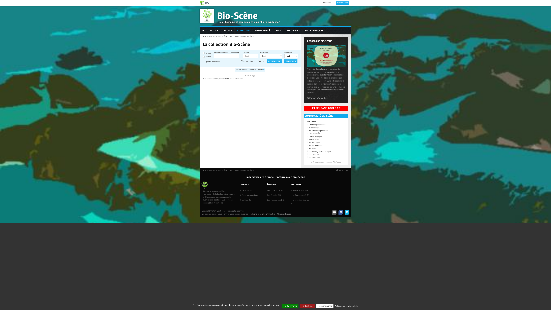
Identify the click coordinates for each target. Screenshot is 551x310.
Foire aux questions (250, 195)
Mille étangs (314, 128)
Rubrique (264, 53)
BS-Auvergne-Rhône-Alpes (320, 151)
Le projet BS (247, 190)
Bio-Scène (237, 15)
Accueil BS (210, 36)
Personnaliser (325, 306)
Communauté (262, 30)
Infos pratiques (314, 30)
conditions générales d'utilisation (262, 214)
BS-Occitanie (314, 154)
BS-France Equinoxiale (318, 131)
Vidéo (208, 57)
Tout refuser (307, 306)
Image (208, 53)
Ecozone (288, 53)
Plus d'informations (318, 98)
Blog (278, 30)
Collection (243, 30)
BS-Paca (312, 149)
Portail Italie (314, 139)
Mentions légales (284, 214)
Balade (228, 30)
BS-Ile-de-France (316, 146)
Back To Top (343, 170)
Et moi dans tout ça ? (326, 108)
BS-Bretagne (314, 143)
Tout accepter (290, 306)
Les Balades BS (274, 195)
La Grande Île (314, 134)
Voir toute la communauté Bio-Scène (326, 162)
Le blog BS (246, 200)
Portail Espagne (315, 137)
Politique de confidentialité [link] (347, 306)
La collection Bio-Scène (242, 36)
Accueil (214, 30)
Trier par (244, 61)
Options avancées (212, 62)
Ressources (293, 30)
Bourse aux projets (300, 190)
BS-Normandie (315, 157)
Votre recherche (221, 53)
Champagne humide (317, 125)
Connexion (342, 3)
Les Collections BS (275, 190)
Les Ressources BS (275, 200)
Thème (246, 53)
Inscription (327, 3)
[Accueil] (204, 3)
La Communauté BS (300, 195)
